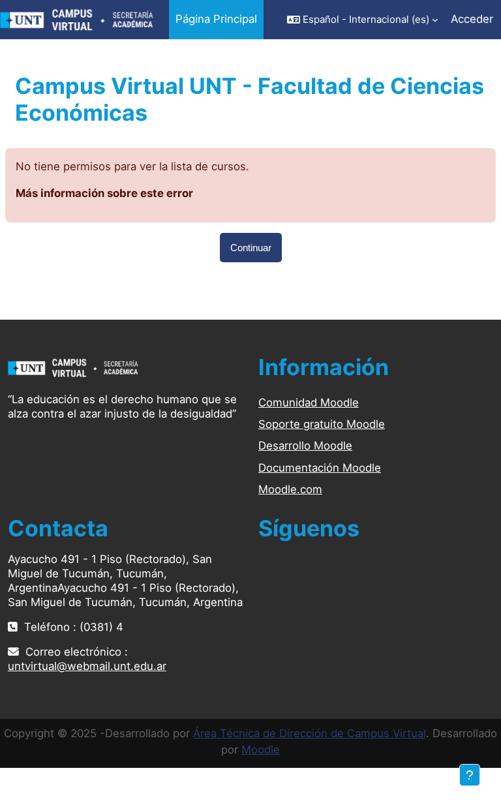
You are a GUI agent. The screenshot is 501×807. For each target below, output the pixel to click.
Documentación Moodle (319, 467)
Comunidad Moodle (308, 402)
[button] (362, 19)
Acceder (472, 18)
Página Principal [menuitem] (216, 18)
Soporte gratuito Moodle (321, 424)
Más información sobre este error (104, 193)
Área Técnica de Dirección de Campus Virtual (309, 733)
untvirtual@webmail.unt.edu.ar (87, 666)
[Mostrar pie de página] (469, 775)
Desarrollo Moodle (305, 445)
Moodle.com (290, 489)
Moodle (260, 749)
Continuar (250, 247)
